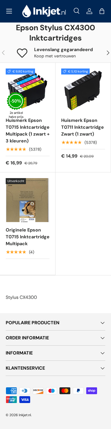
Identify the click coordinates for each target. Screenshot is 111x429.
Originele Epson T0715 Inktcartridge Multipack (28, 237)
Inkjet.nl (25, 415)
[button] (102, 11)
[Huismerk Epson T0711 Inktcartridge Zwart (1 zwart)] (83, 90)
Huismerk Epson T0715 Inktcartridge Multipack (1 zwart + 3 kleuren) (28, 130)
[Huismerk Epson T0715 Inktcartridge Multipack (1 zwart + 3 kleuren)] (28, 90)
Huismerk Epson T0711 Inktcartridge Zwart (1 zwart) (82, 127)
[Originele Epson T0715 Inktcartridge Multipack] (28, 200)
